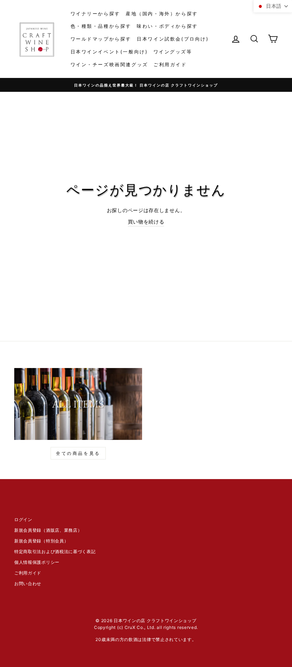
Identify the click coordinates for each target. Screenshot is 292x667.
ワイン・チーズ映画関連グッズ (109, 64)
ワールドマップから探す (101, 39)
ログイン (23, 519)
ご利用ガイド (170, 64)
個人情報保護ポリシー (36, 562)
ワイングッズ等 (172, 51)
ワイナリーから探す (95, 13)
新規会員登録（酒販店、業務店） (48, 530)
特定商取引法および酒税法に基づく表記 (55, 551)
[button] (273, 6)
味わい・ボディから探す (167, 26)
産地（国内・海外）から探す (162, 13)
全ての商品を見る (78, 453)
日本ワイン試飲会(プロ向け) (173, 39)
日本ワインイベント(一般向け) (109, 51)
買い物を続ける (146, 222)
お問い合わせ (27, 583)
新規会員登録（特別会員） (41, 540)
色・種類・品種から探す (101, 26)
